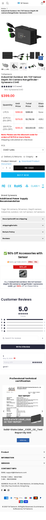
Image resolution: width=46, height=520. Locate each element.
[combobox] (42, 338)
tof (21, 212)
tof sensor (28, 212)
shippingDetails (10, 225)
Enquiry (29, 156)
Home (3, 9)
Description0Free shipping (15, 219)
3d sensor (22, 209)
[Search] (7, 3)
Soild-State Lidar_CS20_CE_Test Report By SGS (23, 431)
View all (23, 440)
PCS (3, 145)
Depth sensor (34, 209)
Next (42, 411)
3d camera (12, 209)
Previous (4, 411)
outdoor (15, 212)
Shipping (5, 139)
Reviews (6, 238)
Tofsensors (6, 74)
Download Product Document (20, 162)
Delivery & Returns (12, 156)
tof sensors (39, 212)
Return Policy (9, 232)
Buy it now (23, 175)
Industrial (5, 212)
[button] (11, 86)
